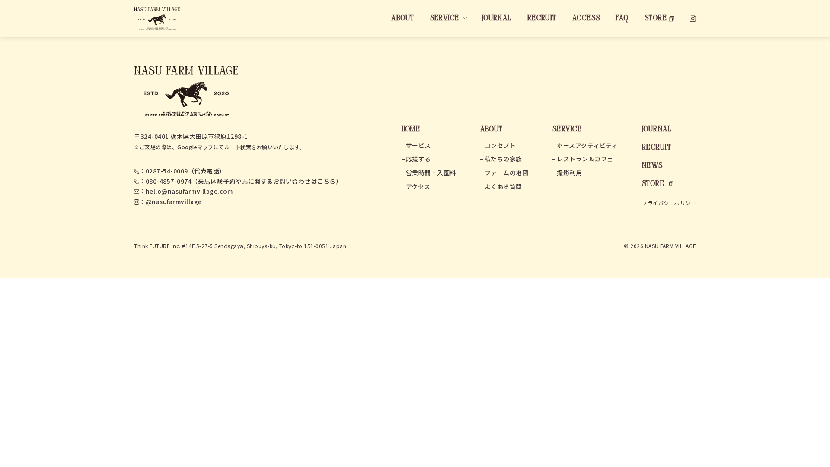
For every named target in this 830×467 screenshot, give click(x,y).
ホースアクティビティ (587, 145)
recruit (542, 18)
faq (622, 18)
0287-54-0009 (167, 170)
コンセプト (500, 145)
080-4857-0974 (169, 181)
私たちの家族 (503, 158)
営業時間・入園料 (431, 172)
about (402, 18)
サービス (418, 145)
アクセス (418, 186)
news (652, 166)
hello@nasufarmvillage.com (189, 191)
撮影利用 (569, 172)
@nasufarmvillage (174, 201)
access (586, 18)
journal (497, 18)
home (411, 129)
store (656, 18)
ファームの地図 (507, 172)
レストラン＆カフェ (585, 158)
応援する (418, 158)
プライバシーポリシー (669, 202)
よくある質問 (503, 186)
